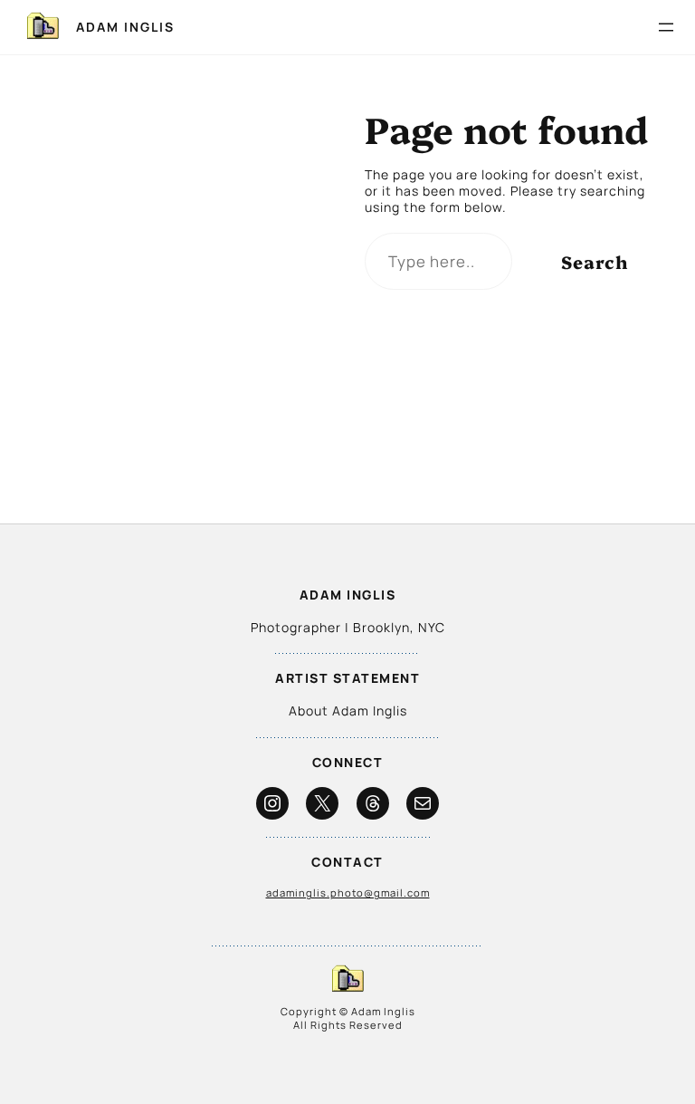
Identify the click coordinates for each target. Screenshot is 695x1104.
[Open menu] (666, 27)
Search (594, 261)
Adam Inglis (125, 26)
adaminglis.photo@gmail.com (348, 892)
